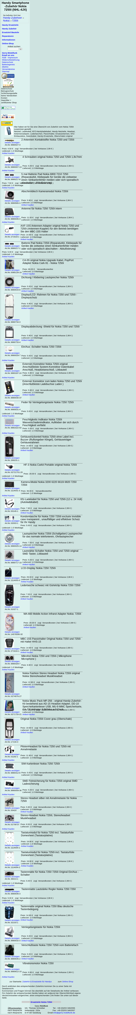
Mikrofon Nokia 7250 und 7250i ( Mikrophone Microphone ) (46, 657)
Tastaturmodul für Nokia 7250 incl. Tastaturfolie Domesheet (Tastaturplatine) (47, 834)
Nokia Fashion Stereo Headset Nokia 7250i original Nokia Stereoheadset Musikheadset (51, 674)
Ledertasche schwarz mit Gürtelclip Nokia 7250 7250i (50, 585)
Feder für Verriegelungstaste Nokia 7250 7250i (47, 402)
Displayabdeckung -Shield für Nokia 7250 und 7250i (50, 326)
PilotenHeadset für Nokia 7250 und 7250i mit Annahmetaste (46, 748)
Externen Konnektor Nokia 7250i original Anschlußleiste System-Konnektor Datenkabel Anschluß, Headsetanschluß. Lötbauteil (48, 367)
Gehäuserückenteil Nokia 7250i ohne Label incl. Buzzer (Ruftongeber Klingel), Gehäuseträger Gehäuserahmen (47, 439)
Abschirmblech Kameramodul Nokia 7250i (44, 191)
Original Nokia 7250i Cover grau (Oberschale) (46, 718)
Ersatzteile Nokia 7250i (41, 1002)
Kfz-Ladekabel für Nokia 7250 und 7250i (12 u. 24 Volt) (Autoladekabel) (51, 500)
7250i (15, 20)
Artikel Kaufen (8, 153)
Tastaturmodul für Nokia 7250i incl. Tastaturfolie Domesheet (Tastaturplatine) (47, 854)
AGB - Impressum (10, 57)
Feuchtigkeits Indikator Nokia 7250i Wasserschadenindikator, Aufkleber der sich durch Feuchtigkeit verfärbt (50, 422)
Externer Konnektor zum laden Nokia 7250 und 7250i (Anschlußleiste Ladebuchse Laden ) (52, 382)
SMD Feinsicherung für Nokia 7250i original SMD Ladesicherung (49, 782)
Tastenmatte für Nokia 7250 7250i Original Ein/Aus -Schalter (50, 873)
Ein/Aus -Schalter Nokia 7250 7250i (41, 346)
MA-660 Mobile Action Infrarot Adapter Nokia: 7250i (52, 613)
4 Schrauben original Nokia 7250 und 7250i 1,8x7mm (52, 157)
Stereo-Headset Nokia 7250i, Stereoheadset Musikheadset (45, 817)
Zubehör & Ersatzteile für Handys (37, 981)
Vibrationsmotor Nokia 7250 (38, 963)
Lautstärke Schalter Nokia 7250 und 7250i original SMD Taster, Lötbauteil (50, 552)
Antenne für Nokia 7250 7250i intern (41, 208)
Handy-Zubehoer (12, 17)
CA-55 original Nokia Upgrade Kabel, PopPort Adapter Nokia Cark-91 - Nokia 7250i (48, 261)
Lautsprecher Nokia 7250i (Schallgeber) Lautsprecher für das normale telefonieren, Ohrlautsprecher (52, 535)
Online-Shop (67, 981)
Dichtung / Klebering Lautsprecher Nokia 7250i (47, 277)
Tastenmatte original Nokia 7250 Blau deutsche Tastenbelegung (47, 908)
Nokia (6, 20)
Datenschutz (7, 62)
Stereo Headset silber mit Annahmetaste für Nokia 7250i (49, 799)
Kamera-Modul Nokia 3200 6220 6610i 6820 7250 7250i (49, 483)
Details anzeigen (12, 142)
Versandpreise (8, 69)
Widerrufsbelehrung (10, 60)
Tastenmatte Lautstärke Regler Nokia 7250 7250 (48, 889)
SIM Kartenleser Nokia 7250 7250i (40, 763)
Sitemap (5, 71)
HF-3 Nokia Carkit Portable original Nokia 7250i (50, 464)
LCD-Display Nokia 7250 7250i (38, 568)
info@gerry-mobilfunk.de (64, 1013)
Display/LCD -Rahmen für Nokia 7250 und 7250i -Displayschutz (49, 296)
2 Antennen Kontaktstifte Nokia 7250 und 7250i (47, 139)
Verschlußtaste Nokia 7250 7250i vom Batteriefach (49, 945)
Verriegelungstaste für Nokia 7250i (40, 927)
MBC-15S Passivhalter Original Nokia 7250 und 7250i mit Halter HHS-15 (50, 640)
